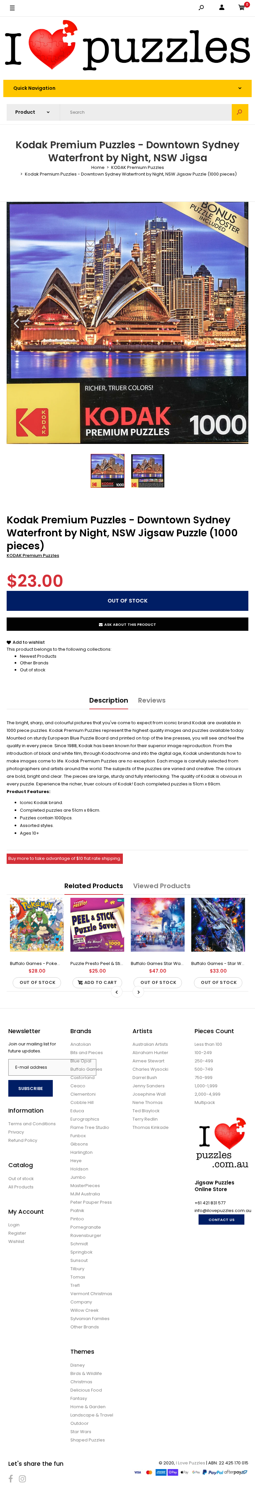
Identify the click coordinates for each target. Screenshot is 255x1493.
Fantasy (78, 1398)
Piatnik (77, 1210)
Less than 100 (208, 1044)
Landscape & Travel (91, 1415)
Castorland (82, 1077)
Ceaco (77, 1086)
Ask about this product (130, 624)
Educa (77, 1111)
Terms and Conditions (32, 1124)
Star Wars (80, 1431)
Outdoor (79, 1423)
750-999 (203, 1077)
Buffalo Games (86, 1069)
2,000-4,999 (207, 1094)
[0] (241, 8)
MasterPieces (85, 1185)
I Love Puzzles (190, 1463)
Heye (76, 1160)
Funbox (78, 1136)
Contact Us (221, 1219)
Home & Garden (88, 1407)
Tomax (77, 1277)
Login (14, 1225)
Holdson (79, 1169)
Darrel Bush (144, 1077)
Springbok (81, 1252)
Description (108, 700)
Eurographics (84, 1119)
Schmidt (79, 1244)
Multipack (205, 1102)
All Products (21, 1187)
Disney (77, 1365)
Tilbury (77, 1269)
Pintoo (77, 1219)
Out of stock (32, 670)
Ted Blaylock (146, 1111)
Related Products (93, 885)
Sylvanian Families (90, 1318)
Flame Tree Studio (89, 1127)
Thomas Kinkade (150, 1127)
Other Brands (34, 663)
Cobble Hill (82, 1102)
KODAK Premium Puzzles (33, 555)
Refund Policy (22, 1140)
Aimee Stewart (148, 1061)
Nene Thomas (147, 1102)
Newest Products (38, 656)
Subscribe (30, 1088)
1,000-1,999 (206, 1086)
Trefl (75, 1285)
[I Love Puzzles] (127, 46)
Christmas (81, 1382)
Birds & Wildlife (86, 1373)
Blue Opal (80, 1061)
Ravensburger (85, 1235)
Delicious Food (86, 1390)
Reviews (152, 700)
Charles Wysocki (150, 1069)
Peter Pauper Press (91, 1202)
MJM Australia (85, 1194)
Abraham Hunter (150, 1052)
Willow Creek (84, 1310)
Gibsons (79, 1144)
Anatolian (80, 1044)
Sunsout (79, 1260)
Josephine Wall (149, 1094)
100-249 (203, 1052)
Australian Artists (150, 1044)
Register (17, 1233)
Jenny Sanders (148, 1086)
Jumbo (78, 1177)
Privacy (16, 1132)
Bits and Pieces (86, 1052)
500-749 (204, 1069)
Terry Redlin (145, 1119)
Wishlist (16, 1241)
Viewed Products (162, 885)
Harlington (81, 1152)
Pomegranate (85, 1227)
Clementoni (83, 1094)
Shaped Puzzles (87, 1440)
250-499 (204, 1061)
